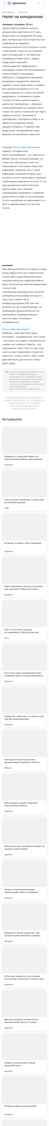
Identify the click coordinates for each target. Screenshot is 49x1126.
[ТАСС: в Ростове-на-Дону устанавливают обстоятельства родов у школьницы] (24, 620)
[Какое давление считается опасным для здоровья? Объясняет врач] (24, 577)
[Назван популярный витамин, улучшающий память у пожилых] (24, 880)
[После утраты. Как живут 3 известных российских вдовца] (24, 490)
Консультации (8, 12)
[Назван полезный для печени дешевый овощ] (24, 1053)
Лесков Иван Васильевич (26, 147)
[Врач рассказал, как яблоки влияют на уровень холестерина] (24, 837)
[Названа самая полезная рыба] (24, 1097)
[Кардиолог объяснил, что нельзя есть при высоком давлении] (24, 707)
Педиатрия (22, 12)
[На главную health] (18, 3)
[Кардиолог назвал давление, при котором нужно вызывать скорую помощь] (24, 923)
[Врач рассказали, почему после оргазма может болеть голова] (24, 1010)
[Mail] (9, 3)
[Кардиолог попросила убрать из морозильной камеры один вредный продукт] (24, 447)
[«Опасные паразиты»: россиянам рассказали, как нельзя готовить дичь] (24, 967)
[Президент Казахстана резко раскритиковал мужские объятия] (24, 750)
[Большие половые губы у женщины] (24, 534)
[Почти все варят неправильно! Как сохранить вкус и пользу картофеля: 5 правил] (24, 663)
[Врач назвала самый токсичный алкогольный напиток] (24, 793)
